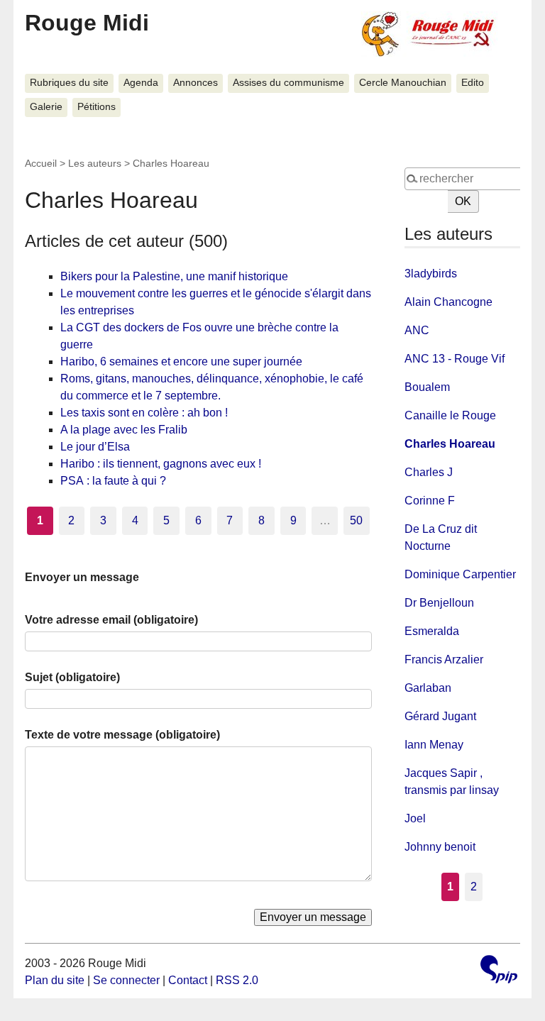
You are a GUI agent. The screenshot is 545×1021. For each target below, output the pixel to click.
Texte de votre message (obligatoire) (122, 735)
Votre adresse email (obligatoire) (111, 620)
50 (356, 520)
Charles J (428, 472)
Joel (415, 818)
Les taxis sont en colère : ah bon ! (144, 413)
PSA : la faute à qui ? (113, 481)
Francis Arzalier (443, 659)
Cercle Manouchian (402, 82)
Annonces (195, 82)
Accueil (41, 163)
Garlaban (427, 688)
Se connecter (126, 980)
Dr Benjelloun (439, 603)
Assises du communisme (288, 82)
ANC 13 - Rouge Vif (454, 359)
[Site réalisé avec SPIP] (499, 971)
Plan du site (54, 980)
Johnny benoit (439, 847)
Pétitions (96, 106)
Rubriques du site (69, 82)
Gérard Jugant (440, 716)
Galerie (46, 106)
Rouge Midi (87, 22)
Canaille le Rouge (450, 415)
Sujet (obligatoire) (72, 677)
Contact (187, 980)
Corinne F (429, 501)
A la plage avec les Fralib (123, 430)
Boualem (427, 387)
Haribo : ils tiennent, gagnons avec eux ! (160, 464)
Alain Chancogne (448, 302)
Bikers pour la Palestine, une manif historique (174, 276)
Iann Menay (433, 745)
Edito (472, 82)
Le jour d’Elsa (95, 447)
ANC (416, 330)
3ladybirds (430, 273)
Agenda (140, 82)
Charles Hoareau (449, 444)
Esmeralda (431, 631)
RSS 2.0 (237, 980)
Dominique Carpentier (460, 574)
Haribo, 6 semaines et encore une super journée (181, 361)
